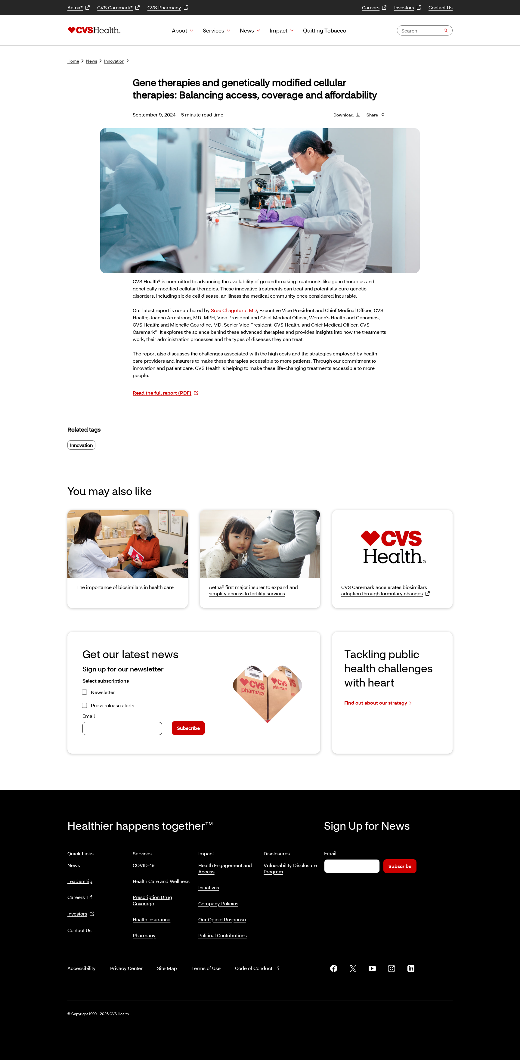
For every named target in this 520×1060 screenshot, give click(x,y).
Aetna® (75, 7)
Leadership (79, 881)
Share (372, 115)
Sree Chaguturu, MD (234, 310)
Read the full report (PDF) (162, 392)
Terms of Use (206, 968)
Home (73, 61)
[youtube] (372, 968)
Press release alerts (112, 705)
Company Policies (218, 903)
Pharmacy (144, 935)
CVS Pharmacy (164, 7)
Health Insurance (151, 919)
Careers (370, 7)
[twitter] (353, 968)
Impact (278, 30)
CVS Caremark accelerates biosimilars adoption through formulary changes (384, 590)
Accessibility (81, 968)
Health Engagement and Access (225, 868)
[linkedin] (410, 968)
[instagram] (391, 968)
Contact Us (441, 7)
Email (88, 716)
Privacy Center (126, 968)
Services (213, 30)
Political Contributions (222, 935)
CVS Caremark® (115, 7)
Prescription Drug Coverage (152, 900)
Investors (404, 7)
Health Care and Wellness (161, 881)
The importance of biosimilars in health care (125, 587)
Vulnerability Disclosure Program (290, 868)
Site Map (167, 968)
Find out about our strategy (375, 702)
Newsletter (103, 692)
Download (343, 115)
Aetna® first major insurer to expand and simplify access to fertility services (253, 590)
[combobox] (425, 30)
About (179, 30)
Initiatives (208, 887)
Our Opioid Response (222, 919)
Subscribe (188, 728)
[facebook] (333, 968)
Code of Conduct (253, 968)
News (247, 30)
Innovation (114, 61)
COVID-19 (144, 865)
